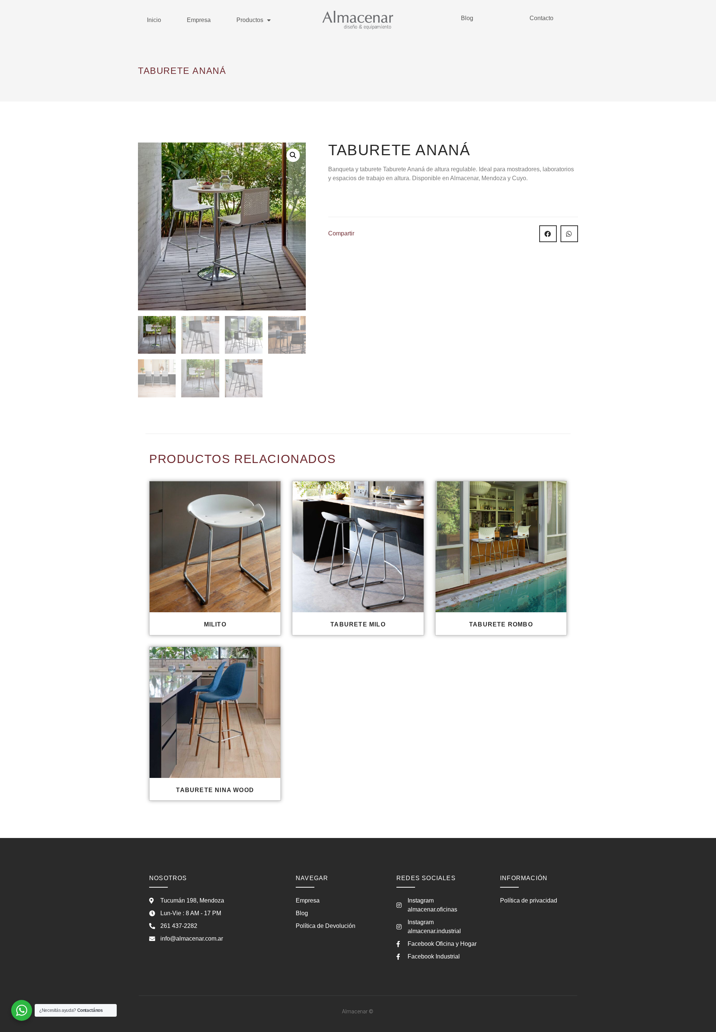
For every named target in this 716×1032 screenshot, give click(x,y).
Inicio (154, 20)
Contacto (541, 18)
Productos (249, 20)
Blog (467, 18)
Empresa (199, 20)
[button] (293, 155)
